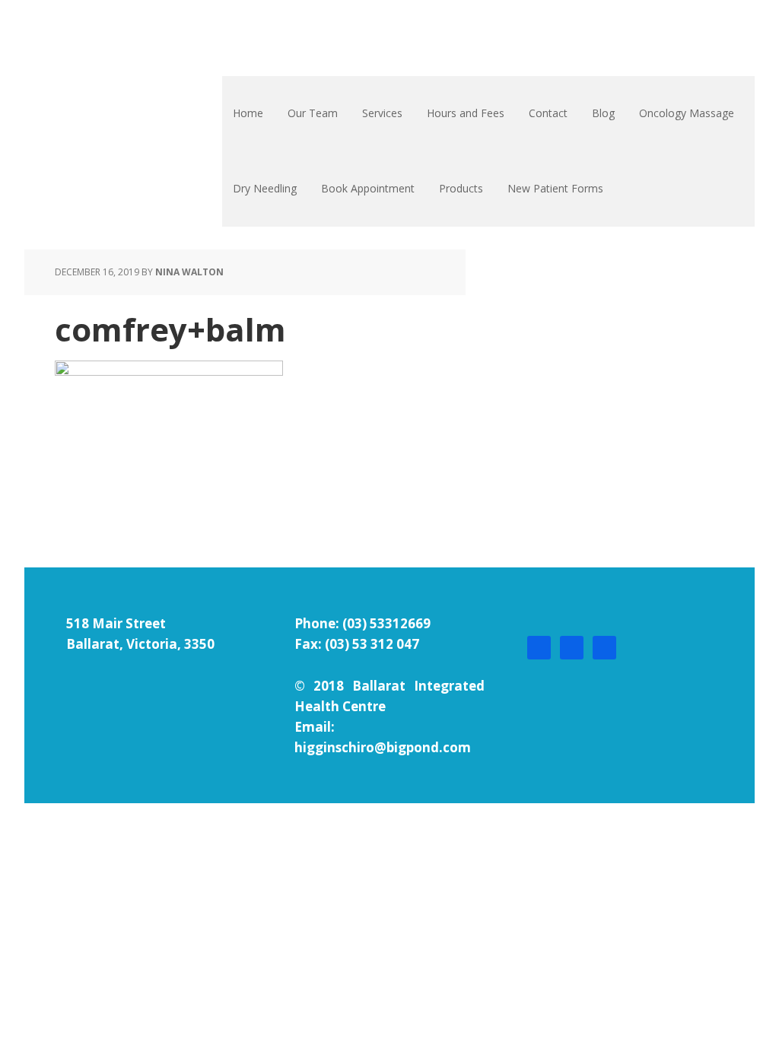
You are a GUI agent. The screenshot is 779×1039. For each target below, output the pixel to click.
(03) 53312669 (386, 623)
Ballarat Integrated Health (125, 38)
